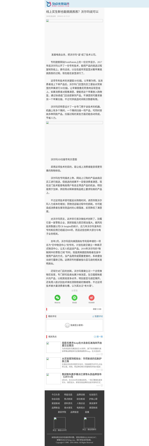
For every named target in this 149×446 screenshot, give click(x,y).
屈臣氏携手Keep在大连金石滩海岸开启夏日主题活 (82, 344)
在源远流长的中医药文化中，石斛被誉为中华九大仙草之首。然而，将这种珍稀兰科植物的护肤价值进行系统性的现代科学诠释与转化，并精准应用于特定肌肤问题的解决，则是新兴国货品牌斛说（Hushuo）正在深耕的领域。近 (82, 365)
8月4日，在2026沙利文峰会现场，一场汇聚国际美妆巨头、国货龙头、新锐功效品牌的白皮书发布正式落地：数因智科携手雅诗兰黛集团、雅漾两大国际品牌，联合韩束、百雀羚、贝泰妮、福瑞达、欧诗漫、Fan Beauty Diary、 (82, 381)
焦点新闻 (68, 399)
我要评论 (99, 316)
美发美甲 (93, 403)
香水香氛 (68, 408)
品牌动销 (81, 395)
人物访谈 (81, 403)
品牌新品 (56, 408)
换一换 (100, 337)
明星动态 (68, 395)
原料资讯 (68, 403)
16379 (98, 370)
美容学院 (62, 412)
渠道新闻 (56, 403)
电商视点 (81, 408)
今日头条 (56, 395)
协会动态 (56, 399)
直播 (87, 412)
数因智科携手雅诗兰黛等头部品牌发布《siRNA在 (82, 375)
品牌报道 (74, 412)
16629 (98, 385)
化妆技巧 (93, 395)
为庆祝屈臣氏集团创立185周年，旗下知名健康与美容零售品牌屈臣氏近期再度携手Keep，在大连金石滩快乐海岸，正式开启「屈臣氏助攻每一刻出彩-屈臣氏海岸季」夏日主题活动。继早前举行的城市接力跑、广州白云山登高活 (82, 350)
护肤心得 (93, 399)
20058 (98, 354)
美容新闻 (93, 408)
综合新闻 (81, 399)
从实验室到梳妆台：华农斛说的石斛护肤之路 (82, 359)
